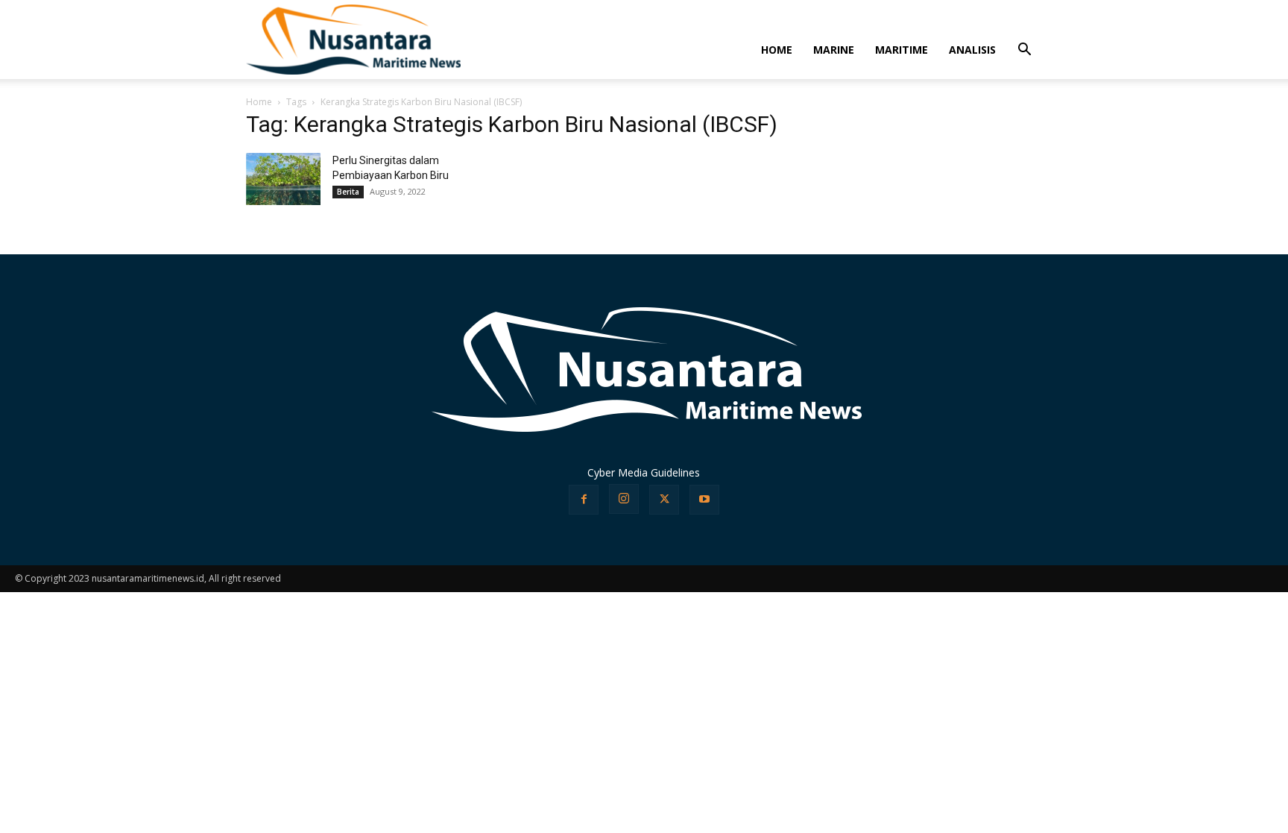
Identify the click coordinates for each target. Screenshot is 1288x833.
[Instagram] (624, 499)
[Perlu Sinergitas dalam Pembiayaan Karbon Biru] (283, 179)
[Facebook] (584, 500)
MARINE (833, 50)
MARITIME (901, 50)
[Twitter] (664, 500)
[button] (1024, 51)
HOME (776, 50)
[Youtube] (704, 500)
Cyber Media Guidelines (643, 472)
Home (259, 101)
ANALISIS (972, 50)
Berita (348, 191)
